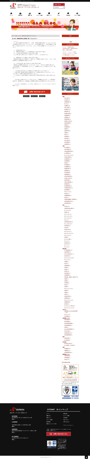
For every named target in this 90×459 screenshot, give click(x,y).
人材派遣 (67, 147)
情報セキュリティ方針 (51, 423)
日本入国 (67, 330)
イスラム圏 (67, 239)
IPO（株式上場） (68, 253)
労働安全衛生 (68, 187)
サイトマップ (62, 410)
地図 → (13, 419)
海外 (63, 205)
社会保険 (67, 149)
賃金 (66, 162)
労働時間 (67, 166)
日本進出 (64, 341)
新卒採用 (67, 338)
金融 (66, 261)
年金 (66, 197)
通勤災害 (67, 183)
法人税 (66, 98)
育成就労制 (67, 203)
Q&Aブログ (66, 419)
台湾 (66, 227)
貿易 (66, 286)
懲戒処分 (67, 170)
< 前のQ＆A (26, 96)
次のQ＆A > (42, 96)
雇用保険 (67, 174)
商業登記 (67, 348)
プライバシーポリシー (68, 425)
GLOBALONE (66, 362)
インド (66, 244)
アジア (66, 240)
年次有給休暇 (68, 176)
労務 (63, 146)
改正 (66, 284)
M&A (66, 359)
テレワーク (67, 191)
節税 (66, 124)
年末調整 (67, 142)
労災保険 (67, 172)
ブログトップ (34, 96)
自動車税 (67, 126)
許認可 (66, 303)
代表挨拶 (65, 417)
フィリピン (67, 217)
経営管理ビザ (68, 332)
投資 (66, 269)
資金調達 (67, 275)
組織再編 (67, 357)
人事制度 (67, 153)
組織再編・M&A (66, 354)
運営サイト (48, 417)
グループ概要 (49, 419)
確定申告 (67, 130)
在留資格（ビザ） (66, 318)
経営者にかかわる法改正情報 (71, 310)
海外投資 (67, 225)
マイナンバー (68, 288)
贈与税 (66, 111)
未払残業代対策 (68, 151)
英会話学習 (67, 296)
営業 (66, 267)
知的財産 (67, 265)
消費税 (66, 105)
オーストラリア (68, 233)
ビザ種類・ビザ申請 (69, 345)
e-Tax (66, 103)
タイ (66, 219)
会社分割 (67, 255)
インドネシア (68, 216)
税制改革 (67, 144)
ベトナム (67, 210)
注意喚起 (67, 316)
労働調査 (67, 160)
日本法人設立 (68, 343)
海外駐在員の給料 (69, 208)
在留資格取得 (68, 334)
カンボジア (67, 231)
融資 (66, 290)
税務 (63, 96)
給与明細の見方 (68, 201)
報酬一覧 (48, 415)
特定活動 (67, 321)
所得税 (66, 109)
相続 (66, 292)
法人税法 (67, 140)
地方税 (66, 138)
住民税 (66, 99)
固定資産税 (67, 122)
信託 (66, 294)
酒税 (66, 132)
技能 (66, 327)
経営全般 (64, 248)
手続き (66, 193)
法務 (63, 347)
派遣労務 (67, 180)
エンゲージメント (69, 307)
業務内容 (65, 413)
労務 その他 (67, 178)
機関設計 (67, 350)
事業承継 (67, 119)
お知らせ (64, 309)
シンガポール (68, 223)
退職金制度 (67, 195)
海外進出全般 (68, 221)
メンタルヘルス (68, 155)
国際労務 (67, 168)
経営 (66, 271)
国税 (66, 128)
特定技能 (67, 319)
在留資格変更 (68, 325)
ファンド (67, 259)
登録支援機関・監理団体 (70, 199)
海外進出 (67, 273)
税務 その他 (67, 121)
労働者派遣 (67, 185)
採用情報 (48, 421)
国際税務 (67, 101)
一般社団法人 (68, 250)
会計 (66, 134)
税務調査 (67, 115)
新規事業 (67, 251)
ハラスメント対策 (69, 305)
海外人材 (67, 229)
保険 (66, 280)
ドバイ (66, 246)
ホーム (47, 413)
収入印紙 (67, 107)
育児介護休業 (68, 182)
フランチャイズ (68, 257)
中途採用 (67, 340)
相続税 (66, 117)
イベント (67, 314)
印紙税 (66, 136)
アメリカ (67, 235)
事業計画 (67, 298)
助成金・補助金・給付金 (70, 276)
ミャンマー (67, 214)
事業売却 (67, 301)
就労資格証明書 (68, 323)
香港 (66, 212)
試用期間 (67, 189)
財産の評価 (67, 113)
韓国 (66, 237)
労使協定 (67, 164)
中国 (66, 206)
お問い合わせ (66, 421)
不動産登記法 (68, 352)
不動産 (66, 282)
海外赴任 (67, 242)
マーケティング (68, 300)
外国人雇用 (67, 156)
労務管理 (67, 158)
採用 (63, 336)
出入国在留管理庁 (69, 329)
